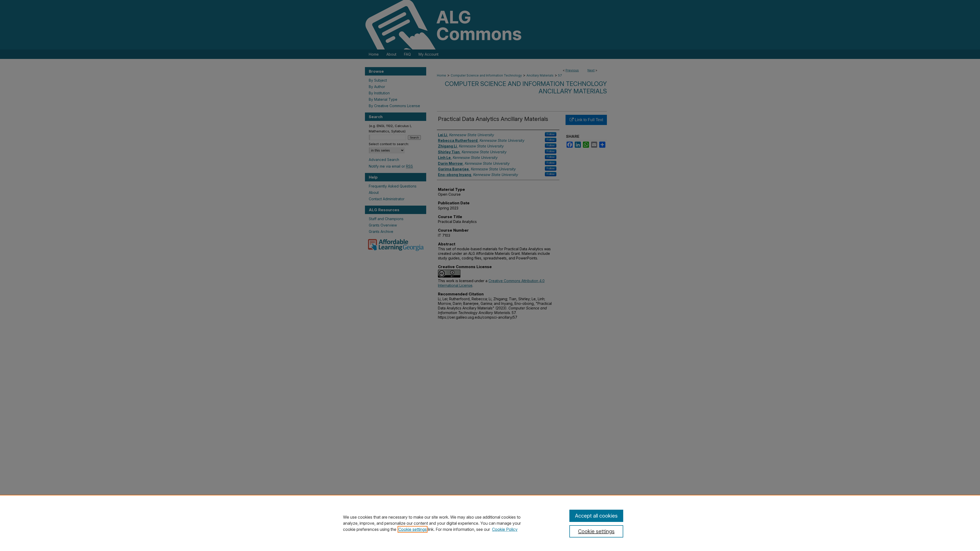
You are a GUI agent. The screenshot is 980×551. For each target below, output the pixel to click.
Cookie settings (412, 529)
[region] (490, 523)
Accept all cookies (596, 516)
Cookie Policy (505, 529)
